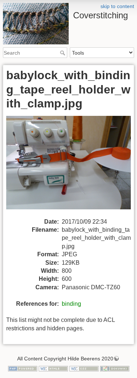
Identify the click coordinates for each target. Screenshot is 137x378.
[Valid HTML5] (53, 368)
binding (71, 304)
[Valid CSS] (84, 368)
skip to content (117, 6)
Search (63, 52)
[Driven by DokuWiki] (114, 368)
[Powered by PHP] (22, 368)
